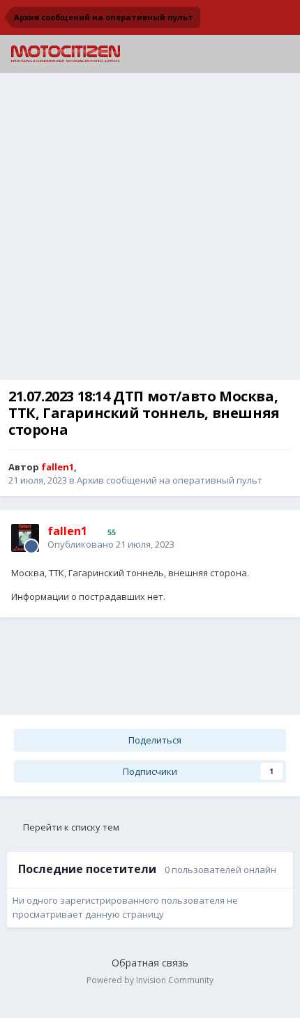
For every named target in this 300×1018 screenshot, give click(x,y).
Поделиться (153, 740)
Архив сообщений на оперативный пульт (169, 480)
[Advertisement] (150, 230)
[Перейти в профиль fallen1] (25, 538)
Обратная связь (150, 962)
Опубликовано (110, 544)
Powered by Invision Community (150, 980)
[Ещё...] (275, 536)
